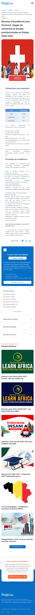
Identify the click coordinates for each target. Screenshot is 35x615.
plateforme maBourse (11, 173)
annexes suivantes (22, 182)
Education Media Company (24, 602)
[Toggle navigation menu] (32, 3)
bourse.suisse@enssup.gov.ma (13, 202)
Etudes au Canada (11, 307)
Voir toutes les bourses (17, 546)
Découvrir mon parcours (17, 576)
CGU (2, 612)
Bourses (16, 10)
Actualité (10, 10)
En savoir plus (17, 311)
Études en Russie (10, 294)
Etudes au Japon (10, 296)
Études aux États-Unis (12, 304)
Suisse (9, 92)
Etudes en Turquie (11, 299)
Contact (8, 612)
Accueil (3, 10)
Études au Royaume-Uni (12, 301)
